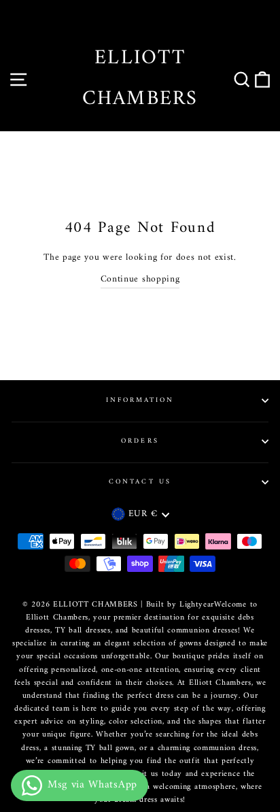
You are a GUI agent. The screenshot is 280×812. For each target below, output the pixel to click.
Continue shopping (140, 280)
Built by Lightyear (180, 605)
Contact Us (140, 482)
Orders (139, 441)
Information (140, 400)
